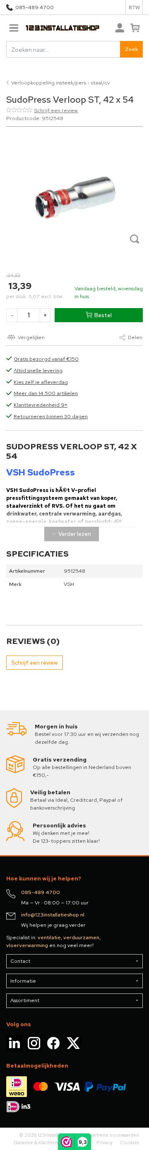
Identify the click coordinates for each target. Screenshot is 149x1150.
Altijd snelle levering (38, 370)
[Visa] (67, 1086)
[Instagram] (34, 1042)
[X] (73, 1042)
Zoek (131, 49)
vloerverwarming (27, 945)
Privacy (104, 1142)
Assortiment (24, 1000)
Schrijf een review (56, 110)
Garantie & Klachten (36, 1142)
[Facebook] (53, 1042)
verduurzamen (81, 937)
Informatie (23, 980)
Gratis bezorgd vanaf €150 (46, 358)
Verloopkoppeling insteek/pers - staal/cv (60, 82)
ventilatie (49, 937)
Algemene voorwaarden (112, 1135)
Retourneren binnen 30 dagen (51, 416)
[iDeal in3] (19, 1105)
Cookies (129, 1142)
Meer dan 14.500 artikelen (46, 393)
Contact (20, 960)
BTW (134, 7)
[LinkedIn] (14, 1042)
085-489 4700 (34, 7)
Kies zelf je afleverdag (41, 382)
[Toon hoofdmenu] (13, 28)
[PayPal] (105, 1086)
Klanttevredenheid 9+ (40, 404)
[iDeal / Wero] (16, 1086)
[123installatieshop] (53, 28)
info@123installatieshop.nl (52, 914)
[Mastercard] (40, 1086)
